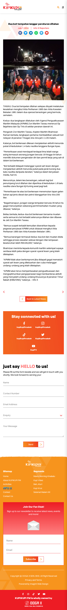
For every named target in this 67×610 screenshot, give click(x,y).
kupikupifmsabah (24, 327)
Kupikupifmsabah (42, 338)
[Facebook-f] (23, 594)
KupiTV (33, 350)
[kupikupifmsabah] (24, 323)
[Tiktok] (33, 594)
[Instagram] (28, 594)
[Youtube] (44, 594)
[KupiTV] (33, 346)
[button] (58, 8)
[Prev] (18, 292)
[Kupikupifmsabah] (42, 334)
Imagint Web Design (39, 584)
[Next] (49, 292)
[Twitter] (39, 594)
